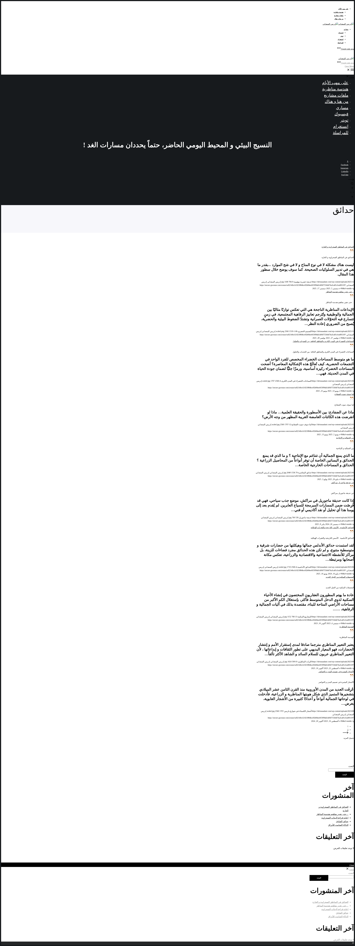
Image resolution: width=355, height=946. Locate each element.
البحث (351, 766)
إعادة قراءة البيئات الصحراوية (334, 818)
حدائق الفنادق (342, 821)
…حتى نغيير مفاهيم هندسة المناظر (332, 814)
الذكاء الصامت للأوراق (338, 825)
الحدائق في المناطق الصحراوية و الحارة (330, 902)
